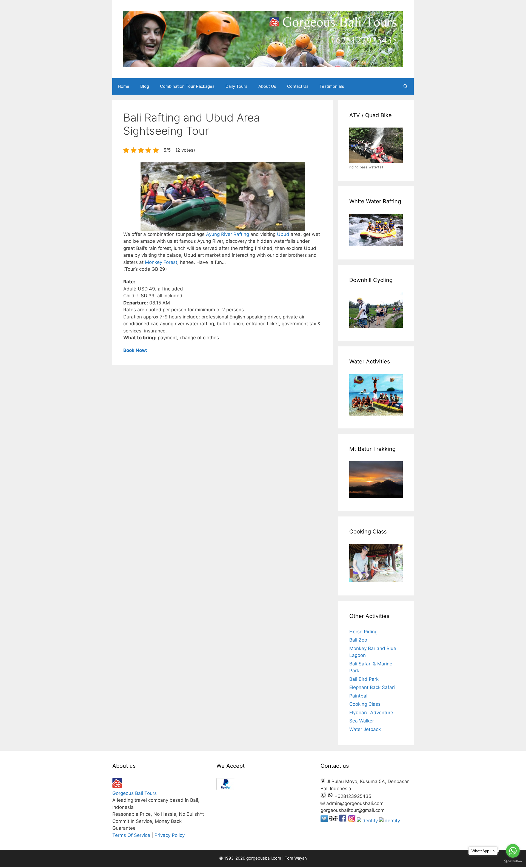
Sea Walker (361, 721)
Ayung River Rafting (227, 234)
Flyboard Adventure (371, 712)
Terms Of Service (131, 835)
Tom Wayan (296, 858)
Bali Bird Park (364, 679)
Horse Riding (363, 631)
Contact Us (297, 86)
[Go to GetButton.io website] (513, 861)
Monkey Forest (161, 262)
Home (123, 86)
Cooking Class (365, 704)
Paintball (358, 696)
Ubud (284, 234)
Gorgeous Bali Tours (134, 793)
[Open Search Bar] (406, 86)
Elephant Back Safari (372, 687)
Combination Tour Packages (187, 86)
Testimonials (331, 86)
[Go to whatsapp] (513, 851)
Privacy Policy (170, 835)
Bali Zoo (358, 640)
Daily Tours (236, 86)
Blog (144, 86)
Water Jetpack (365, 729)
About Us (267, 86)
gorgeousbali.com (264, 858)
